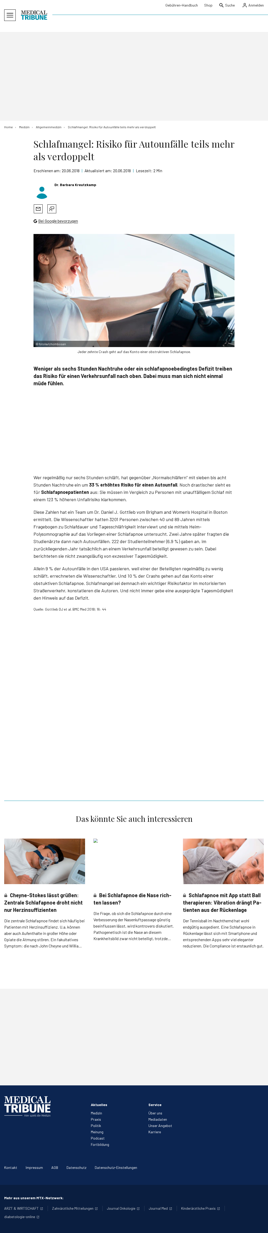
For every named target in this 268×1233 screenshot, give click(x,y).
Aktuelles (99, 1104)
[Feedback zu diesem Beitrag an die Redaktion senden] (51, 208)
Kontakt (10, 1167)
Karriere (154, 1132)
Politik (96, 1125)
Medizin (96, 1113)
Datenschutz (76, 1167)
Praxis (96, 1119)
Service (154, 1104)
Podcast (98, 1138)
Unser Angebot (160, 1125)
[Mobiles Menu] (10, 15)
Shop (208, 5)
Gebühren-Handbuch (181, 5)
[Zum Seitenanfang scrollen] (258, 1223)
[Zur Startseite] (34, 15)
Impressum (34, 1167)
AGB (54, 1167)
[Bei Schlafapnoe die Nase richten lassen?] (133, 861)
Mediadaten (157, 1119)
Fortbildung (100, 1144)
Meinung (97, 1132)
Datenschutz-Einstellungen (116, 1167)
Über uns (155, 1113)
